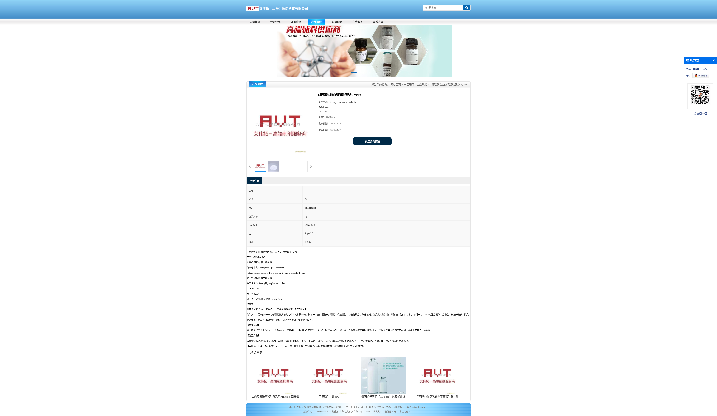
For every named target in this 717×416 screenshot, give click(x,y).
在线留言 (357, 22)
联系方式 (378, 22)
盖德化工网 (390, 411)
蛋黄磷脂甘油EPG (329, 396)
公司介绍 (275, 22)
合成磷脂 (422, 84)
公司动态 (337, 22)
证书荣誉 (296, 22)
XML (367, 411)
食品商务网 (405, 411)
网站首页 (395, 84)
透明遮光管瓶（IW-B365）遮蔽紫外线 (383, 396)
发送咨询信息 (372, 141)
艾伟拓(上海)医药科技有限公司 (347, 411)
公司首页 (255, 22)
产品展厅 (316, 22)
